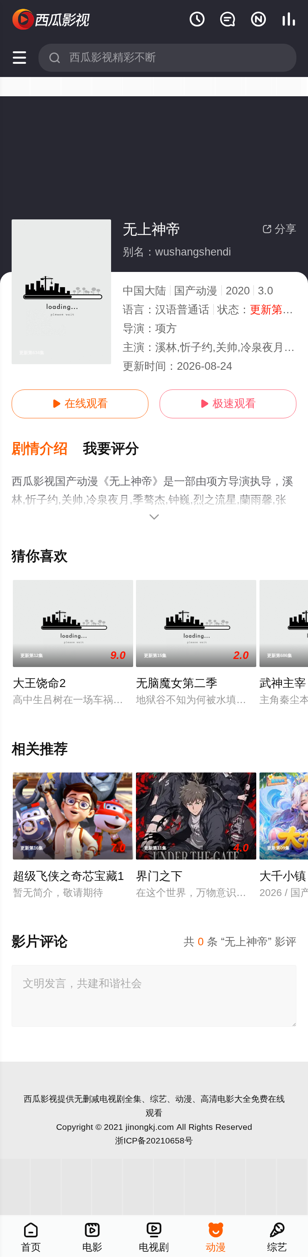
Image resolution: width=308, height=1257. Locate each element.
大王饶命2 (39, 683)
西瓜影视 (40, 1098)
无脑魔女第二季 (176, 683)
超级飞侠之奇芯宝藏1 (68, 876)
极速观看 (228, 403)
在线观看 (80, 403)
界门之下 (159, 876)
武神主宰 (282, 683)
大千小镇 (282, 876)
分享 (279, 229)
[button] (47, 449)
